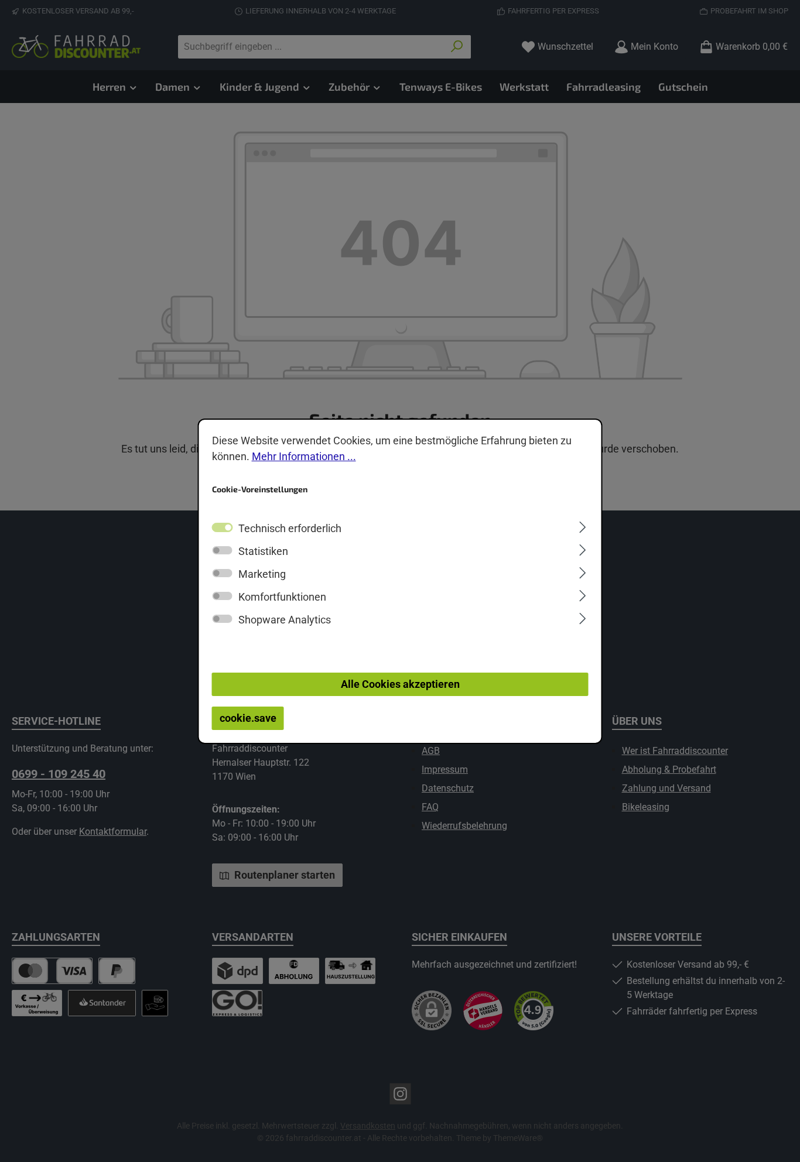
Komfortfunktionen (282, 597)
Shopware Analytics (284, 619)
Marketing (262, 574)
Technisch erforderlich (289, 528)
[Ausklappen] (582, 526)
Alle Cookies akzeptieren (400, 684)
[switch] (222, 550)
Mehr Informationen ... (304, 456)
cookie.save (248, 718)
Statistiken (263, 551)
